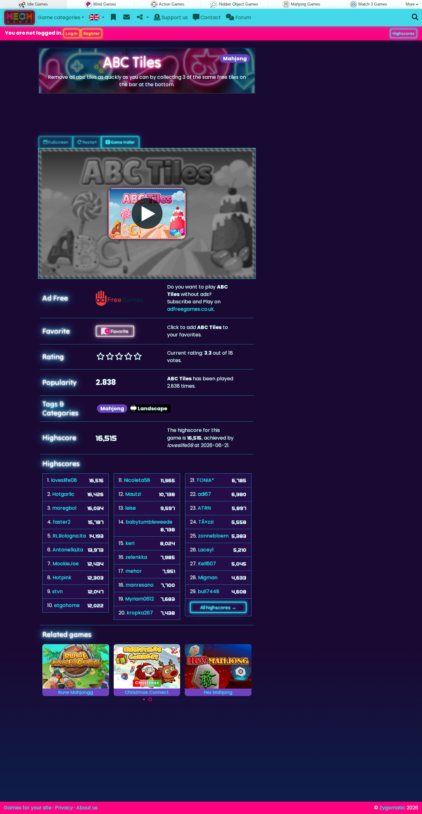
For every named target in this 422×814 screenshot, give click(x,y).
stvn (57, 591)
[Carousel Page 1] (144, 699)
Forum (242, 17)
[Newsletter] (126, 17)
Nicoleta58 (137, 480)
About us (87, 807)
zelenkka (136, 557)
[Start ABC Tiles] (147, 213)
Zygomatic (392, 807)
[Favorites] (113, 17)
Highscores (404, 33)
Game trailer (122, 142)
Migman (207, 577)
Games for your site (28, 807)
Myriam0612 (139, 598)
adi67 (204, 494)
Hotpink (62, 577)
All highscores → (218, 607)
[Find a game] (415, 17)
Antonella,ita (68, 549)
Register (91, 33)
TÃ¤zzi (205, 521)
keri (129, 543)
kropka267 (140, 612)
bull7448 (208, 591)
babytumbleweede (149, 521)
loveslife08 (64, 480)
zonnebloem (213, 535)
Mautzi (133, 494)
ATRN (204, 508)
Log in (72, 33)
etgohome (67, 605)
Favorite (119, 331)
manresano (139, 584)
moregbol (64, 508)
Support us (174, 17)
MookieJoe (66, 563)
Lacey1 (206, 549)
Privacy (64, 807)
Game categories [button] (59, 17)
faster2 (61, 521)
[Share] (142, 17)
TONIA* (205, 480)
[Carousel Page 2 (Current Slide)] (150, 699)
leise (130, 508)
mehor (133, 571)
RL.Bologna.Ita (69, 535)
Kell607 (207, 563)
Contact (210, 17)
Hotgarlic (63, 494)
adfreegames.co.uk (190, 309)
